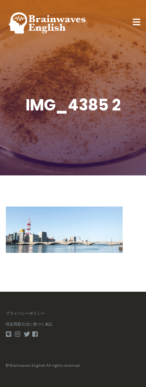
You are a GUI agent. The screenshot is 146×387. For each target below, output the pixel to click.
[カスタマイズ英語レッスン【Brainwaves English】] (47, 22)
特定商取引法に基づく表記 (29, 324)
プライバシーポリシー (25, 313)
